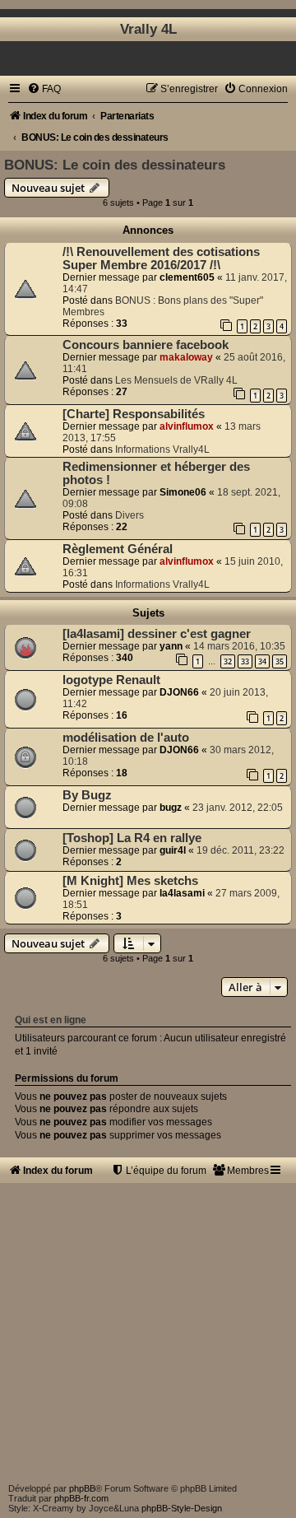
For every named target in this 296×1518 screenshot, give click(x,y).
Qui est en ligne (50, 1020)
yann (171, 646)
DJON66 (179, 692)
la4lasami (182, 893)
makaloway (186, 357)
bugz (171, 807)
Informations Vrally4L (162, 449)
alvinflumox (187, 426)
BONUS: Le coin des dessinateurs (114, 164)
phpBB (82, 1488)
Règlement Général (117, 549)
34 (262, 661)
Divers (129, 515)
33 (245, 661)
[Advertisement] (148, 1331)
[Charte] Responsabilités (133, 414)
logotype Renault (111, 680)
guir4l (173, 850)
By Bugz (87, 795)
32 (228, 661)
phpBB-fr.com (81, 1498)
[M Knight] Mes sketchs (130, 880)
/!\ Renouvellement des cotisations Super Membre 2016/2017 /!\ (161, 258)
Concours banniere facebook (145, 345)
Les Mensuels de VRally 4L (176, 380)
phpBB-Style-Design (181, 1508)
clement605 (187, 277)
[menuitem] (44, 89)
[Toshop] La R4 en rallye (131, 838)
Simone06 (183, 492)
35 (279, 661)
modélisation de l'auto (125, 737)
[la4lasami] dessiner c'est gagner (156, 633)
